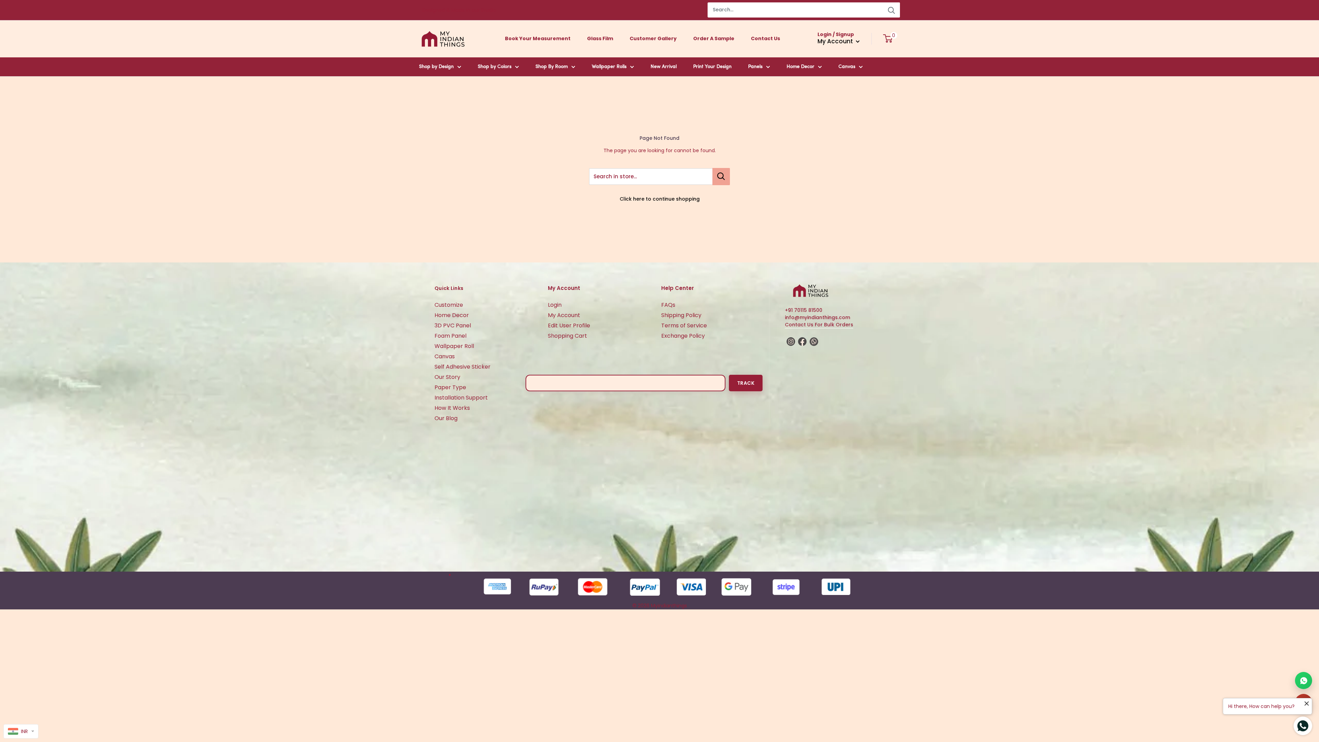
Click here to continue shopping (660, 198)
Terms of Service (684, 325)
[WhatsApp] (1303, 680)
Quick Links (449, 288)
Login (555, 305)
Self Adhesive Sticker (463, 367)
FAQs (668, 305)
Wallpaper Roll (454, 346)
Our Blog (446, 418)
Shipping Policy (681, 315)
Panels (755, 66)
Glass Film (600, 38)
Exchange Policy (683, 336)
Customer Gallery (653, 38)
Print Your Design (712, 66)
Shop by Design (436, 66)
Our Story (447, 377)
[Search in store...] (721, 176)
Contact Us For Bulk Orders (819, 324)
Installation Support (461, 398)
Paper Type (450, 387)
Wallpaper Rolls (609, 66)
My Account (564, 315)
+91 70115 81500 (803, 310)
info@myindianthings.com (817, 317)
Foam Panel (450, 336)
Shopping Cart (567, 336)
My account (836, 41)
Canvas (846, 66)
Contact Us (765, 38)
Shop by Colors (494, 66)
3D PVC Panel (453, 325)
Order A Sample (713, 38)
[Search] (891, 10)
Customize (449, 305)
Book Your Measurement (538, 38)
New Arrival (664, 66)
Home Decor (800, 66)
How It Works (452, 408)
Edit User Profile (569, 325)
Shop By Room (552, 66)
